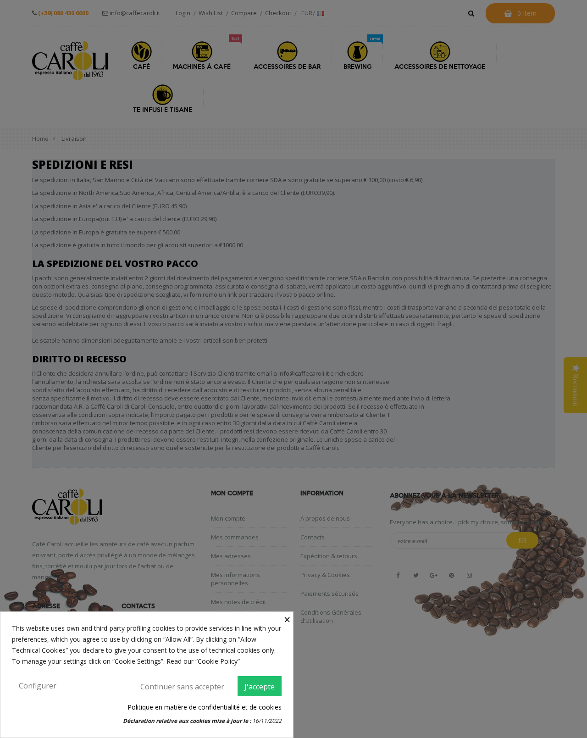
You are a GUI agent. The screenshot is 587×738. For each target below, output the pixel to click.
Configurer (37, 686)
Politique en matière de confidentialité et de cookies (204, 707)
